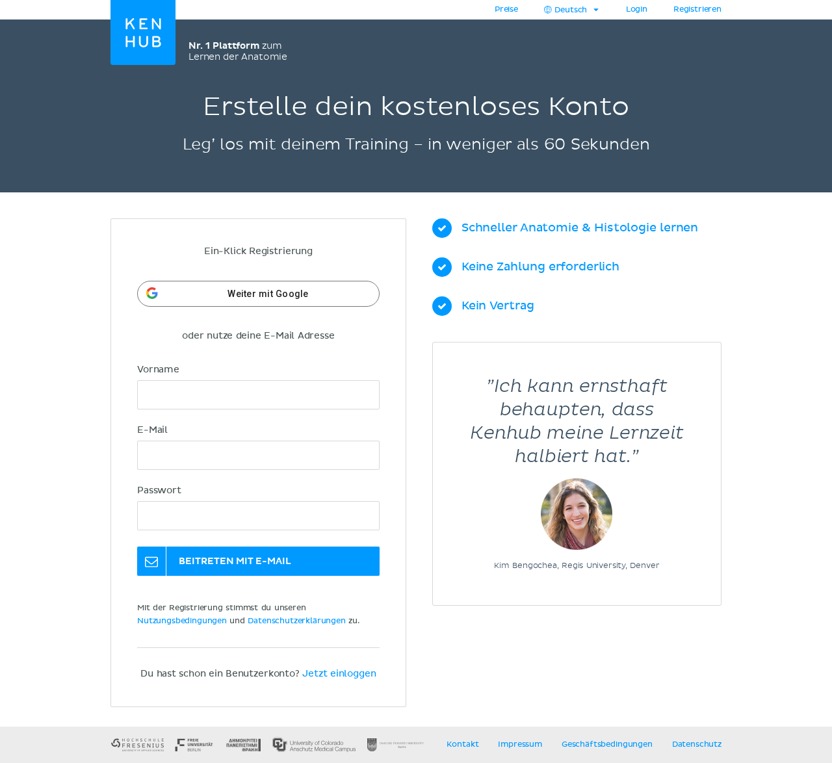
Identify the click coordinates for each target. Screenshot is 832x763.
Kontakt (462, 745)
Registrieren (697, 10)
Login (636, 10)
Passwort (159, 490)
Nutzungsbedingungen (182, 621)
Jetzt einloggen (339, 674)
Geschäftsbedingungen (607, 745)
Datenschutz (697, 745)
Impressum (520, 745)
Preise (506, 10)
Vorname (158, 369)
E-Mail (152, 430)
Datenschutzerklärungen (296, 621)
